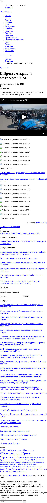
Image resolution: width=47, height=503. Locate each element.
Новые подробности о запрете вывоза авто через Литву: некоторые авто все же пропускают (23, 253)
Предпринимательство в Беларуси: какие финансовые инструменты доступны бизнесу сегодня (22, 337)
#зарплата (4, 462)
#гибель (40, 457)
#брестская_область (13, 457)
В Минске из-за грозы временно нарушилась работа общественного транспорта (22, 344)
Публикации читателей (14, 40)
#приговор (23, 469)
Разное (7, 42)
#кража (41, 462)
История (8, 29)
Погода (8, 33)
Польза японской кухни (10, 443)
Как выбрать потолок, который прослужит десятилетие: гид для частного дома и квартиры (23, 382)
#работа (37, 469)
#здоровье (11, 462)
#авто (9, 450)
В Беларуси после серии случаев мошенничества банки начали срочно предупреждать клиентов (21, 375)
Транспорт (9, 46)
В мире (8, 18)
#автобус (15, 450)
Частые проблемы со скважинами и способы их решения (23, 393)
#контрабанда (32, 462)
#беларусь (7, 453)
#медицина (8, 464)
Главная (8, 16)
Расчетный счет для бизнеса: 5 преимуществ (18, 410)
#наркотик (21, 466)
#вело (27, 457)
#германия (33, 457)
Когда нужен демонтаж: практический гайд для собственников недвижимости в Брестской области (21, 388)
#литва (2, 464)
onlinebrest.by (41, 222)
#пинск (2, 469)
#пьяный (30, 469)
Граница (8, 22)
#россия (43, 469)
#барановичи (28, 450)
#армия (20, 450)
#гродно (16, 460)
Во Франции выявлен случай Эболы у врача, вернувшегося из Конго (20, 350)
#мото (7, 227)
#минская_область (25, 464)
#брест (2, 227)
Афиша (8, 20)
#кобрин (24, 462)
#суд (8, 471)
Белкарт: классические (9, 427)
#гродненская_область (6, 460)
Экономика (9, 51)
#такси (13, 471)
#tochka (3, 450)
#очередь (39, 466)
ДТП (7, 24)
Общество (9, 31)
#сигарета (3, 471)
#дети (33, 460)
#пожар (8, 469)
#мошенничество (6, 467)
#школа (24, 471)
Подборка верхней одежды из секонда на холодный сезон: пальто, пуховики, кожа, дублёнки (21, 356)
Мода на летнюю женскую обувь (13, 439)
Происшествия (11, 38)
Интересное (10, 27)
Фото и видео (10, 48)
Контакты (9, 7)
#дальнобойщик (24, 460)
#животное (40, 460)
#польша (16, 469)
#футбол (18, 471)
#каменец (17, 462)
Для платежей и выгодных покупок (14, 431)
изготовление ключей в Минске (19, 475)
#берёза (18, 454)
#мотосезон (15, 227)
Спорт (7, 44)
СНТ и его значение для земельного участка (18, 435)
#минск (15, 464)
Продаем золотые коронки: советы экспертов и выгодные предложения (19, 398)
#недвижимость (30, 467)
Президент (9, 35)
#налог (15, 467)
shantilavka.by (5, 11)
